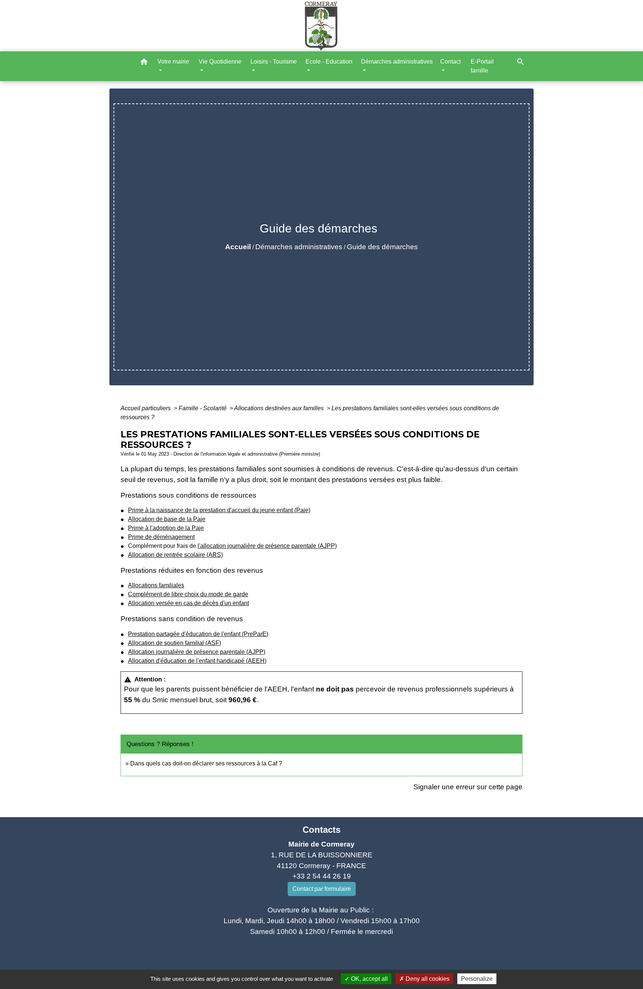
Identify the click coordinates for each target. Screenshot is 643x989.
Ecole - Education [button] (328, 61)
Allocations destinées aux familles (279, 408)
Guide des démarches (382, 247)
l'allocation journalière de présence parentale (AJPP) (267, 546)
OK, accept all (368, 979)
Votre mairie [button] (173, 61)
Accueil (238, 247)
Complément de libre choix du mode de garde (188, 594)
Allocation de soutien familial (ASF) (174, 643)
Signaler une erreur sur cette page (467, 787)
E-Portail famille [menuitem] (482, 66)
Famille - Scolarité (203, 408)
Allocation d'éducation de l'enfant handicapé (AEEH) (197, 661)
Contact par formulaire (321, 889)
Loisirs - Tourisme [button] (273, 61)
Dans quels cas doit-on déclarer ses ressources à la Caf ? (206, 763)
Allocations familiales (156, 585)
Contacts (321, 830)
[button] (144, 63)
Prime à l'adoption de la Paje (166, 528)
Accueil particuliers (146, 408)
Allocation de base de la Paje (166, 519)
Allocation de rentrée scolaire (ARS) (175, 555)
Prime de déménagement (161, 537)
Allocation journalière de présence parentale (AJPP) (196, 652)
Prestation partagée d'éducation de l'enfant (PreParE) (198, 634)
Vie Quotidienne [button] (220, 61)
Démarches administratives (298, 247)
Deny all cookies (427, 979)
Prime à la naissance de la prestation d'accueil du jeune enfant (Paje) (219, 510)
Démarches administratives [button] (397, 61)
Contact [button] (450, 61)
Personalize (477, 979)
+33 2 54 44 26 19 (321, 876)
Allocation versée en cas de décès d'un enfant (188, 603)
